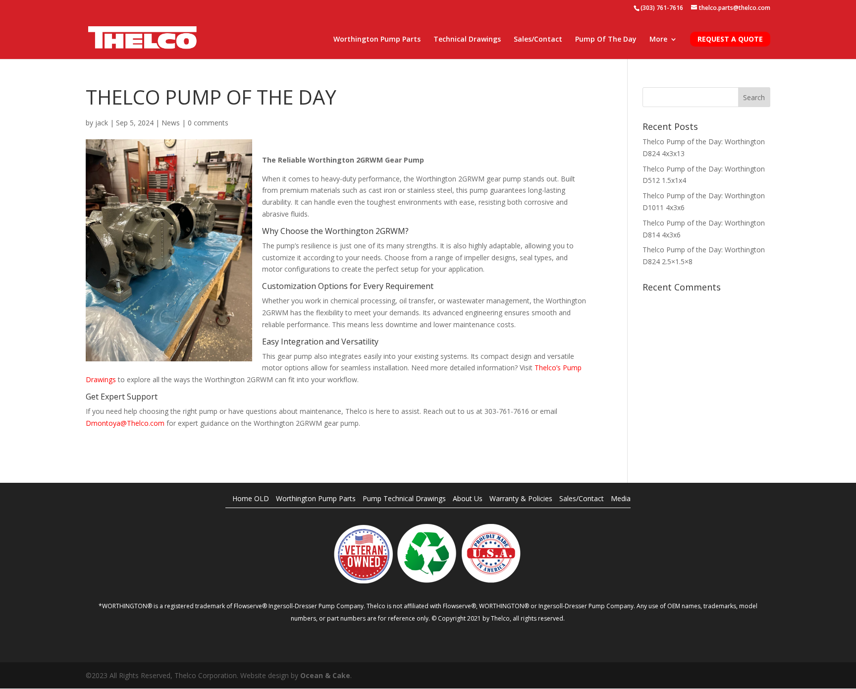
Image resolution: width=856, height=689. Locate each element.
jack (101, 122)
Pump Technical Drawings (404, 498)
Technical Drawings (467, 40)
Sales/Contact (538, 40)
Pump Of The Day (606, 40)
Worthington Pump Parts (377, 40)
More (658, 40)
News (170, 122)
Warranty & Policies (520, 498)
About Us (467, 498)
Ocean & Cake (325, 675)
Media (621, 498)
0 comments (208, 122)
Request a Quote (730, 39)
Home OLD (250, 498)
